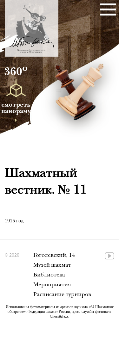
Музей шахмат (52, 265)
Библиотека (49, 275)
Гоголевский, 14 (54, 255)
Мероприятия (52, 285)
